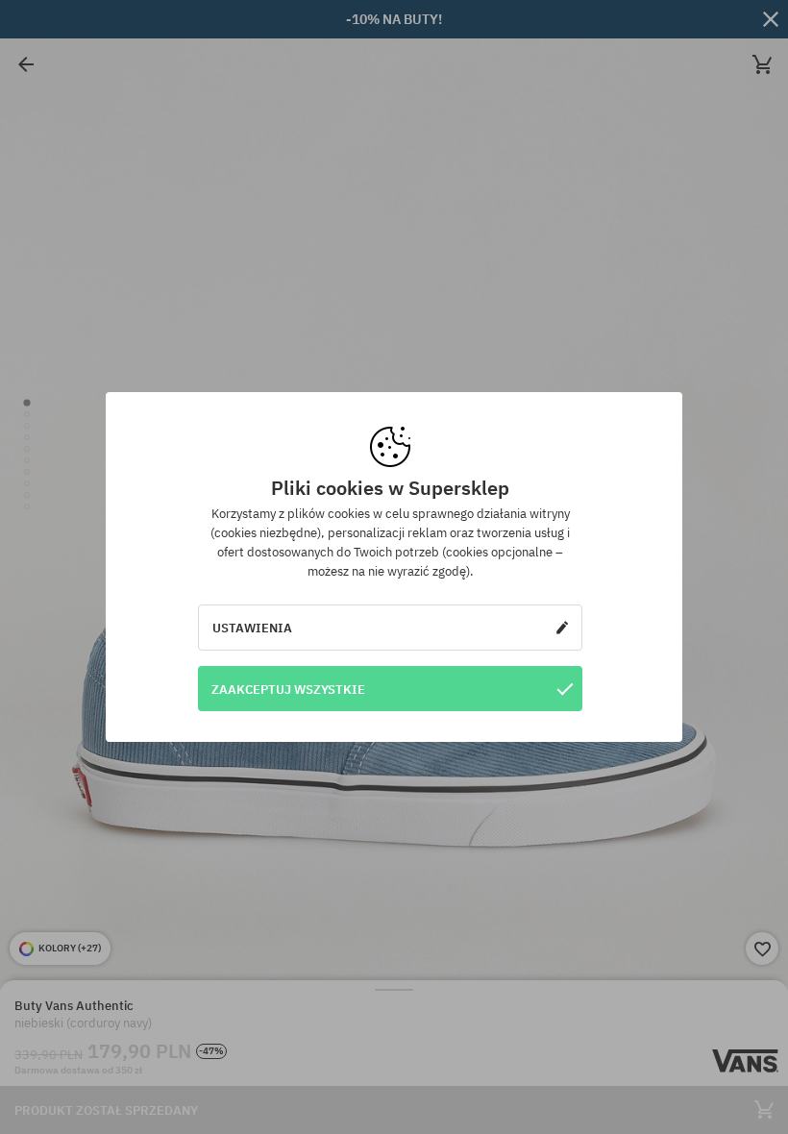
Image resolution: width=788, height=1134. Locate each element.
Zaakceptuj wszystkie (288, 689)
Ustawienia (252, 627)
